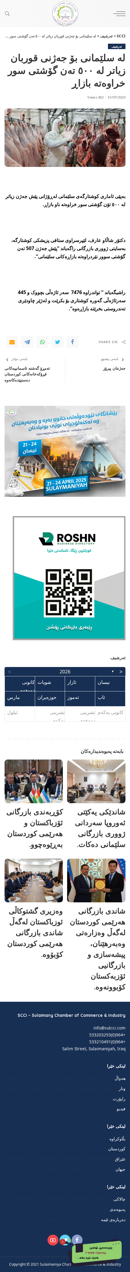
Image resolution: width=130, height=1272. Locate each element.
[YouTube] (52, 1240)
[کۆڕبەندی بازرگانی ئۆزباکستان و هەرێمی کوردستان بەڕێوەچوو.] (34, 781)
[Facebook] (73, 342)
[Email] (12, 342)
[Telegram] (27, 342)
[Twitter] (57, 342)
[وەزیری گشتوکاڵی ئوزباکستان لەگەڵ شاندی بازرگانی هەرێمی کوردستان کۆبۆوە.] (34, 880)
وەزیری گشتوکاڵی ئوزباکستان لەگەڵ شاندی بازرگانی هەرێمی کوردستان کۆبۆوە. (35, 932)
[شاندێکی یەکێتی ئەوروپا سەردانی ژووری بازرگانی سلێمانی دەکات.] (96, 781)
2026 (65, 671)
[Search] (9, 13)
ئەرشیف (117, 46)
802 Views (95, 97)
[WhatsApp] (42, 342)
